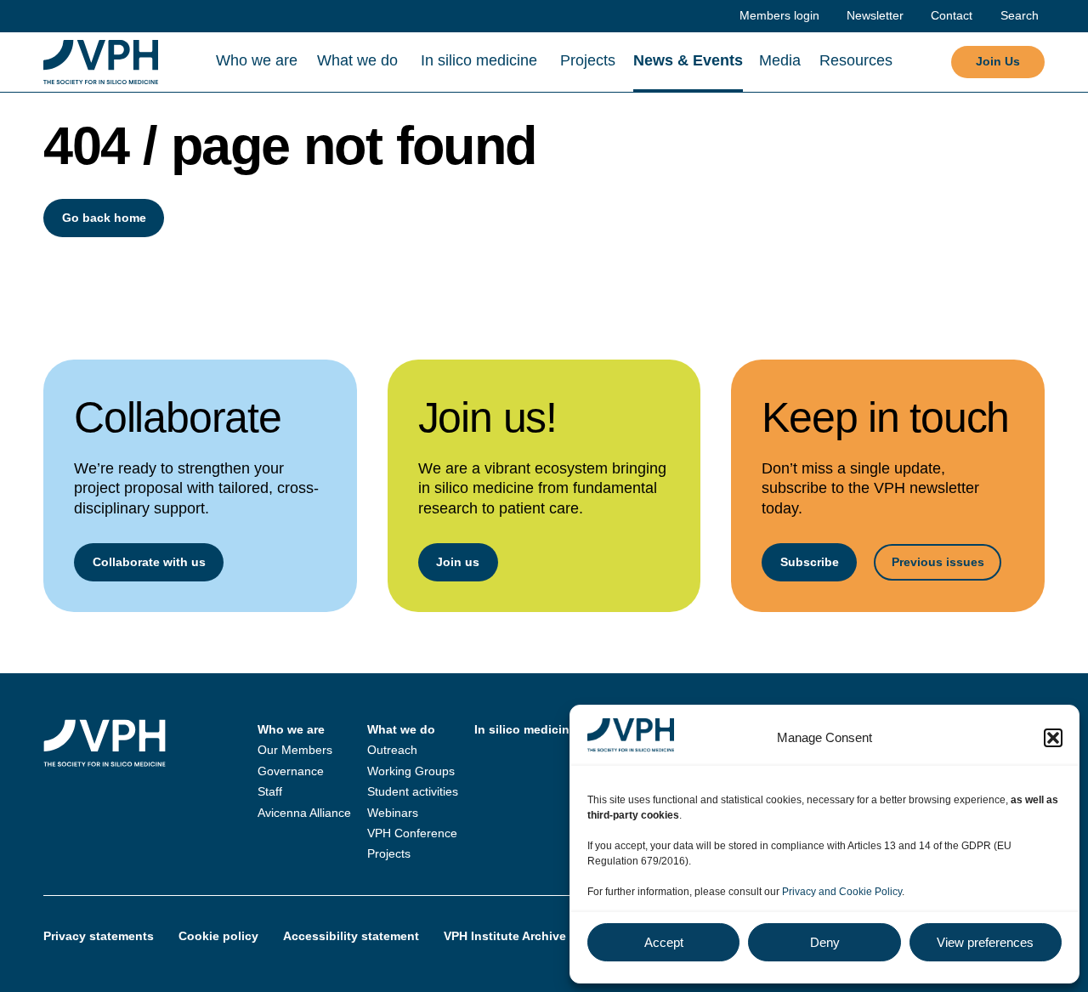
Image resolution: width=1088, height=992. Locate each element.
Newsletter (875, 15)
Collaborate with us (149, 562)
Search (1019, 15)
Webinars (392, 812)
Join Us (998, 61)
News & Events (688, 60)
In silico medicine (479, 60)
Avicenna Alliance (304, 812)
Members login (779, 15)
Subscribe (809, 562)
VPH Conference (412, 833)
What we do (357, 60)
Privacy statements (98, 936)
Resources (855, 60)
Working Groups (411, 771)
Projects (587, 60)
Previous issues (938, 562)
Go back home (104, 217)
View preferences (985, 942)
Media (780, 60)
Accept (663, 942)
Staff (270, 791)
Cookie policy (218, 936)
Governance (291, 771)
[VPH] (100, 62)
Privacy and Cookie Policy (842, 892)
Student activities (412, 791)
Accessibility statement (351, 936)
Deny (825, 942)
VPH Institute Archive (505, 936)
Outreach (392, 750)
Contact (951, 15)
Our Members (295, 750)
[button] (1053, 737)
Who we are (257, 60)
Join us (457, 562)
